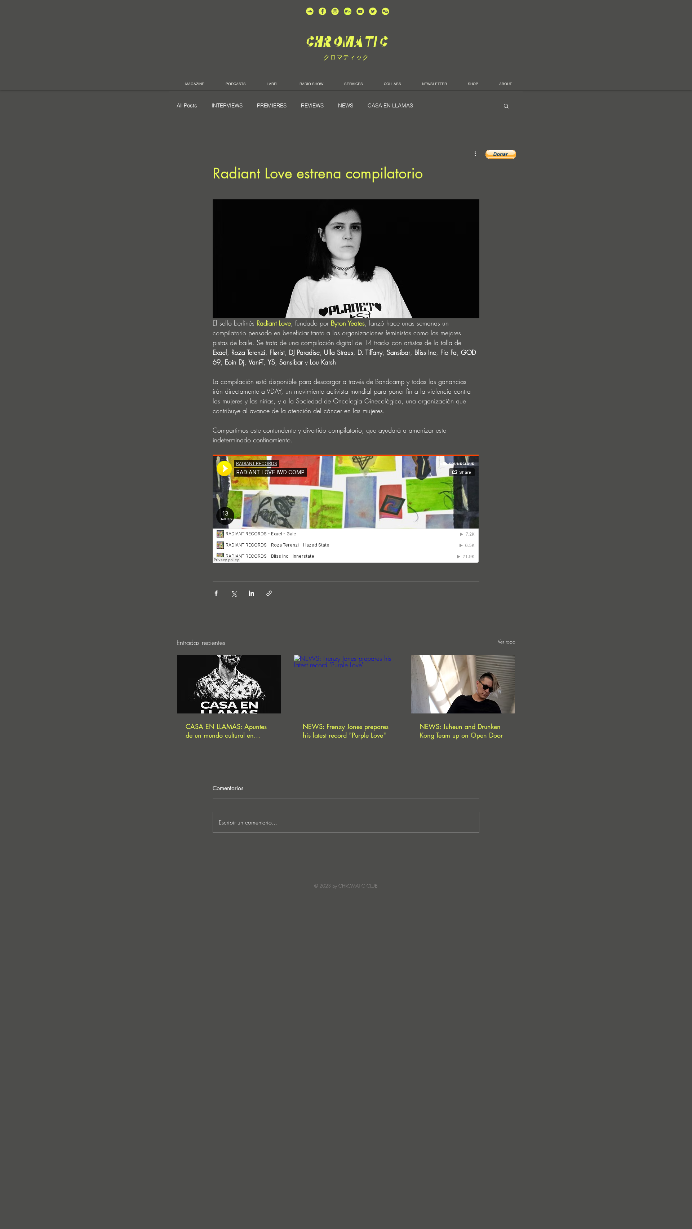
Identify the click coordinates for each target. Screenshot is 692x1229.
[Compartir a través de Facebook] (216, 593)
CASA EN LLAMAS (390, 105)
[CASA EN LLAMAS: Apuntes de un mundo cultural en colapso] (229, 684)
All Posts (187, 105)
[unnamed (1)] (360, 11)
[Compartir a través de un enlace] (269, 593)
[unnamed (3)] (335, 11)
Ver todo (506, 641)
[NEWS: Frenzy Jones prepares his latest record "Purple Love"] (346, 684)
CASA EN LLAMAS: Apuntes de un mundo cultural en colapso (226, 730)
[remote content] (346, 509)
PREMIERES (272, 105)
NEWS (345, 105)
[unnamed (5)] (373, 11)
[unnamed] (385, 11)
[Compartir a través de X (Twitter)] (233, 593)
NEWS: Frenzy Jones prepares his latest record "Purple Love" (346, 730)
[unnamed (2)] (310, 11)
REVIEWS (312, 105)
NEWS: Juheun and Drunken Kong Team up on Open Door (461, 730)
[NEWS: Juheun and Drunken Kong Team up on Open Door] (463, 684)
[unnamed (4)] (322, 11)
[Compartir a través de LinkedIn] (251, 593)
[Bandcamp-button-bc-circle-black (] (347, 11)
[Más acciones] (475, 153)
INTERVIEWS (227, 105)
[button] (506, 106)
